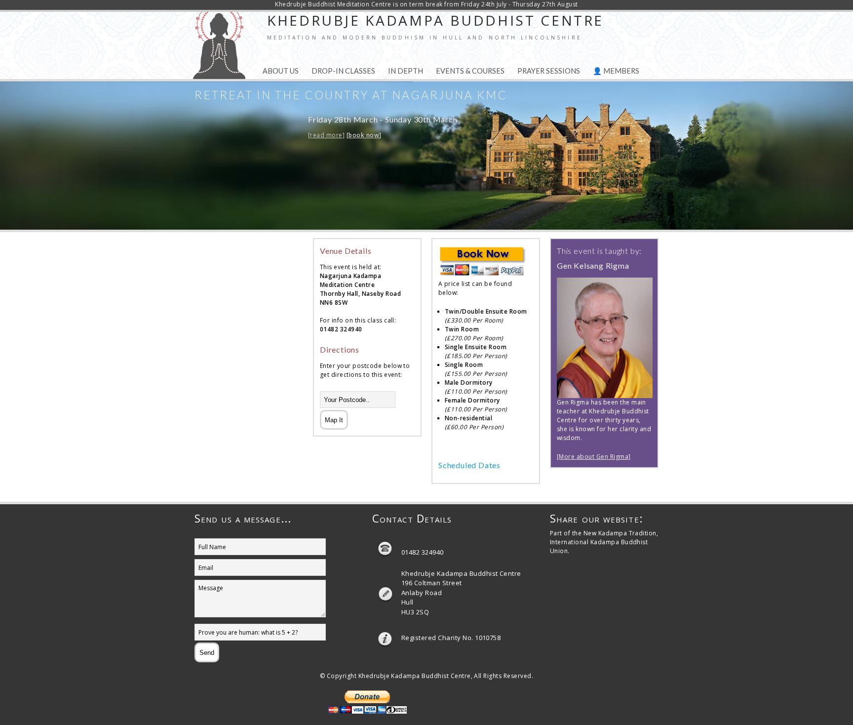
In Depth (405, 71)
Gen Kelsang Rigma (593, 265)
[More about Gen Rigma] (594, 456)
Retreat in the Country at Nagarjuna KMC (350, 95)
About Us (281, 71)
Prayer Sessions (548, 71)
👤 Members (616, 71)
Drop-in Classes (343, 71)
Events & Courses (470, 71)
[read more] (326, 135)
